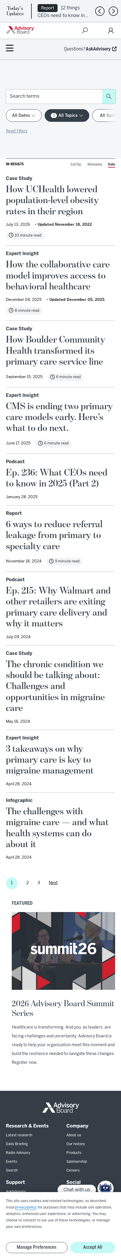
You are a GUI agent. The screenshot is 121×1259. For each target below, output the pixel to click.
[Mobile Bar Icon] (10, 48)
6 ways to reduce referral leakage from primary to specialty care (54, 535)
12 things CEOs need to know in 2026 (61, 15)
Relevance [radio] (95, 164)
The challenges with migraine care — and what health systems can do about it (57, 827)
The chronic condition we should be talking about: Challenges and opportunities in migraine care (55, 686)
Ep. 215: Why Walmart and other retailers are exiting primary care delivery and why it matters (58, 607)
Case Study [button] (19, 178)
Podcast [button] (15, 462)
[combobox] (54, 97)
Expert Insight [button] (22, 254)
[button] (108, 97)
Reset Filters (16, 131)
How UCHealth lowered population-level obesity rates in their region (52, 200)
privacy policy (25, 1207)
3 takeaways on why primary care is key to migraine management (50, 760)
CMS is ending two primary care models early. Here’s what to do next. (59, 417)
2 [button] (27, 883)
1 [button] (12, 883)
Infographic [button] (19, 800)
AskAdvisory (98, 49)
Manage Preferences (36, 1247)
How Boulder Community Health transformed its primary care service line (55, 351)
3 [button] (39, 883)
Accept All (92, 1247)
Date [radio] (111, 164)
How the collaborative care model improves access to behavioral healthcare (58, 275)
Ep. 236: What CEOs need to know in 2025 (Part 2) (56, 478)
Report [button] (14, 513)
